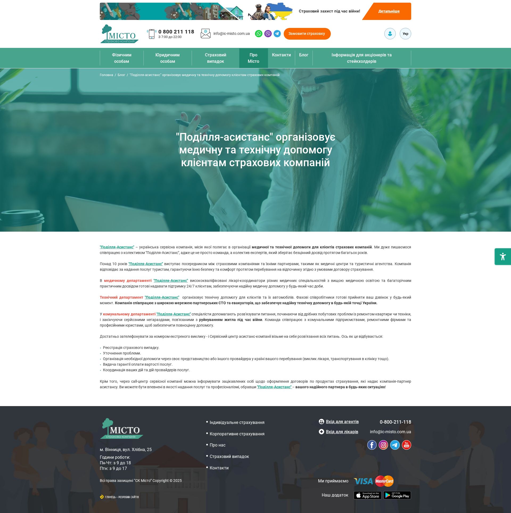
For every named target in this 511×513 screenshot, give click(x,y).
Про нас (217, 445)
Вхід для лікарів (342, 431)
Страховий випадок (215, 58)
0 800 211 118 (176, 31)
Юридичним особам (167, 58)
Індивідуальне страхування (237, 422)
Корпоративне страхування (237, 433)
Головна (106, 75)
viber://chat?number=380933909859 (268, 33)
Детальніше (389, 11)
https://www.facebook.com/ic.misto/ (372, 445)
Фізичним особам (121, 58)
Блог (303, 54)
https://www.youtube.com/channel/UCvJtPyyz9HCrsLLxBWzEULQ (406, 445)
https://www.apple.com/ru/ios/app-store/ (368, 495)
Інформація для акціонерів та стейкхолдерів (362, 58)
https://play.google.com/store (397, 495)
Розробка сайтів (128, 497)
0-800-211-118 (395, 422)
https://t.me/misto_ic (395, 445)
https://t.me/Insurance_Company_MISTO (277, 33)
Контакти (281, 54)
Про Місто (253, 58)
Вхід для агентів (342, 421)
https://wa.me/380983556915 (259, 33)
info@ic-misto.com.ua (231, 33)
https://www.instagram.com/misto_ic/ (383, 445)
